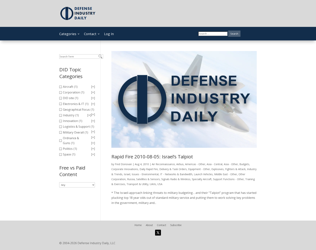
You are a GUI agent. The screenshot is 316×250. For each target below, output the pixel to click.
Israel (127, 174)
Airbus (180, 164)
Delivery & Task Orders (173, 169)
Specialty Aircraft (202, 179)
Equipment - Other (199, 169)
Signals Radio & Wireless (175, 179)
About (149, 225)
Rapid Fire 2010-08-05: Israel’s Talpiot (152, 156)
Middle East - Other (225, 174)
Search (234, 33)
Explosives (217, 169)
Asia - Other (231, 164)
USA (159, 184)
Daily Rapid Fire (149, 169)
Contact (90, 34)
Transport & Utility (137, 184)
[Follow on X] (158, 233)
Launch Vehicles (203, 174)
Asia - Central (214, 164)
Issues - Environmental (145, 174)
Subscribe (176, 225)
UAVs (153, 184)
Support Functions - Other (228, 179)
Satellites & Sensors (148, 179)
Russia (131, 179)
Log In (109, 34)
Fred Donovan (123, 164)
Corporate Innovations (124, 169)
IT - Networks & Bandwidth (176, 174)
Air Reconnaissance (163, 164)
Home (138, 225)
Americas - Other (195, 164)
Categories (67, 34)
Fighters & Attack (235, 169)
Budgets (244, 164)
